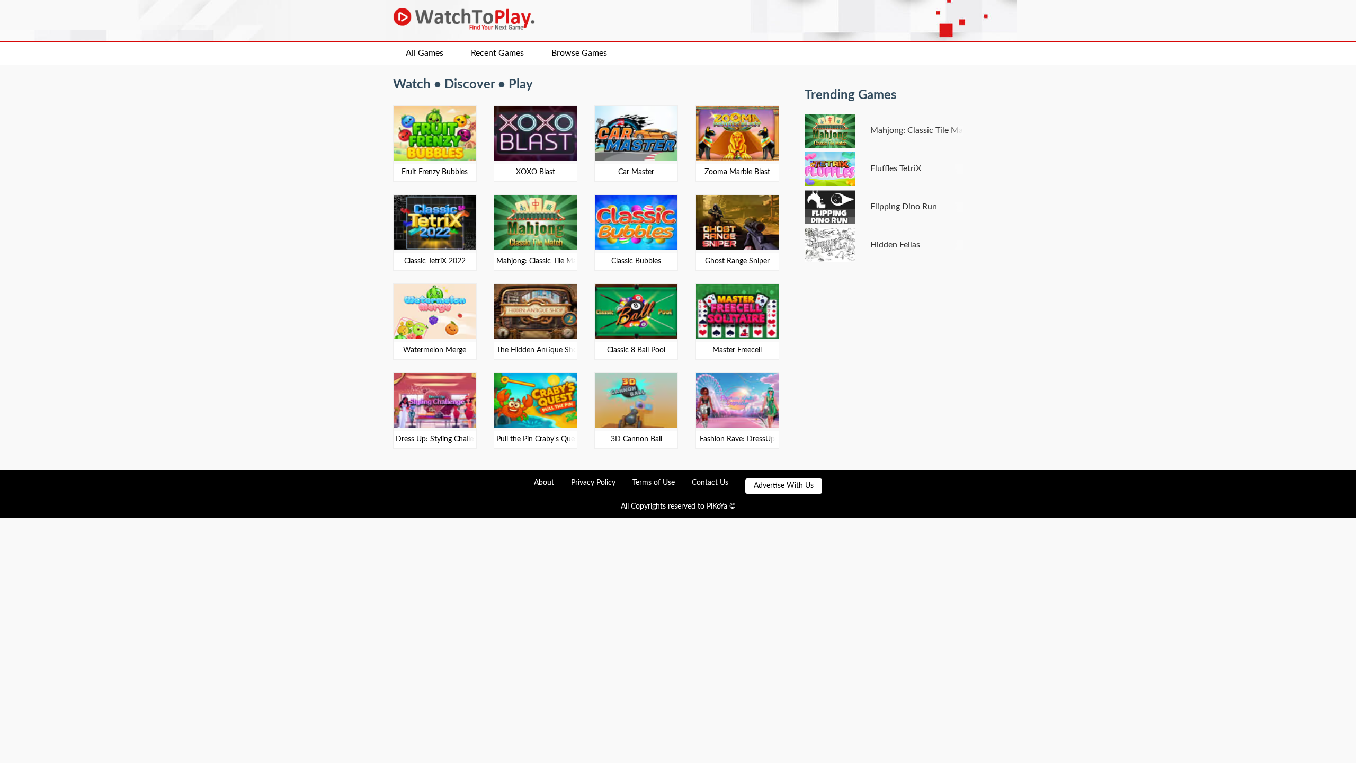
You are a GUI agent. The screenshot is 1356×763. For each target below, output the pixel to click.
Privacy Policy (593, 482)
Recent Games (497, 53)
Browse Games (579, 53)
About (544, 482)
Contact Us (710, 482)
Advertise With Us (784, 486)
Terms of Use (653, 482)
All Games (424, 53)
